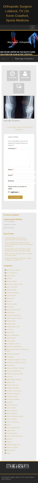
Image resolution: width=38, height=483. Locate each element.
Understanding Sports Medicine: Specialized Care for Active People (16, 239)
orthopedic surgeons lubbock (16, 362)
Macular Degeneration (14, 346)
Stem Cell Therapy (13, 422)
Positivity (9, 377)
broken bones (11, 290)
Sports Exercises (12, 405)
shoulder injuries (12, 396)
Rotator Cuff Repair (13, 388)
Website (11, 181)
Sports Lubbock (12, 411)
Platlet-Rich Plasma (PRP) (15, 374)
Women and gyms (12, 447)
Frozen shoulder (12, 304)
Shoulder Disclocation (14, 391)
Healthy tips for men (13, 327)
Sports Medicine (12, 413)
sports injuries (11, 408)
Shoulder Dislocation (13, 394)
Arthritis (9, 278)
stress (9, 425)
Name (11, 169)
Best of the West (12, 287)
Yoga (8, 453)
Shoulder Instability (13, 399)
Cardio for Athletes (13, 293)
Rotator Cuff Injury (13, 385)
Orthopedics (11, 365)
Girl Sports (10, 307)
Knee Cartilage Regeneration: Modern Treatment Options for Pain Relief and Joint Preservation (19, 244)
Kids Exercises (11, 338)
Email (10, 175)
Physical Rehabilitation (14, 371)
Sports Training (11, 419)
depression (10, 298)
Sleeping (9, 402)
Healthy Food (11, 321)
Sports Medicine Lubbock (15, 416)
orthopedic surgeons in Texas (16, 360)
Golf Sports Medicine (13, 310)
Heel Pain (10, 329)
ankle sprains (11, 276)
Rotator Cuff (11, 382)
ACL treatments (12, 273)
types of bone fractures (14, 436)
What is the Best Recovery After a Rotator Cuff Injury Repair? (18, 254)
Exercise (9, 301)
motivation (10, 357)
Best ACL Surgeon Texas (15, 284)
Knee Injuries (11, 341)
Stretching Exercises (13, 428)
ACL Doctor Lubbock (13, 270)
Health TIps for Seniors (14, 318)
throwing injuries (12, 433)
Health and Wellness (13, 315)
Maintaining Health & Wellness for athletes (17, 350)
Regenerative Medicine (14, 379)
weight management (13, 445)
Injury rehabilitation (13, 335)
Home (4, 59)
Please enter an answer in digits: (17, 187)
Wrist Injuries (11, 450)
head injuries (11, 312)
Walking (9, 442)
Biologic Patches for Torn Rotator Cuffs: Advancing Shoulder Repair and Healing (18, 250)
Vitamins (9, 439)
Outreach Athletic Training (15, 368)
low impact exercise (13, 344)
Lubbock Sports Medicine (13, 219)
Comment (12, 148)
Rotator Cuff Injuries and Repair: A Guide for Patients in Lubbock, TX (18, 259)
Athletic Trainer (12, 281)
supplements (11, 430)
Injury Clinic (10, 332)
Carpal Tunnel (11, 295)
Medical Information (13, 354)
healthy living (11, 324)
